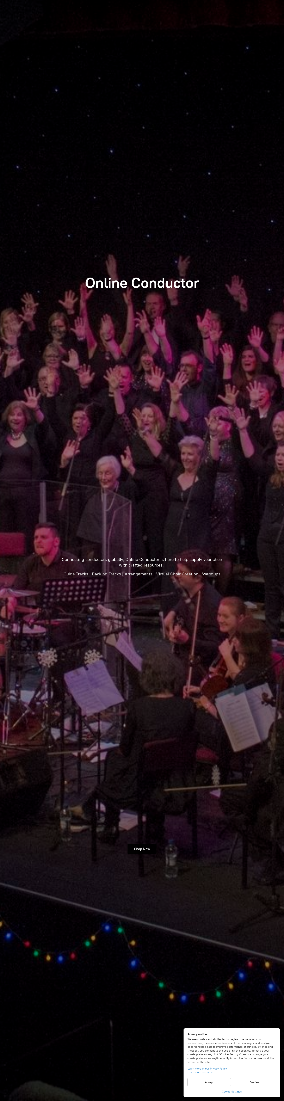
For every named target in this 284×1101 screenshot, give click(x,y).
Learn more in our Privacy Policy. (207, 1068)
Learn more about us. (200, 1072)
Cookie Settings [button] (232, 1091)
